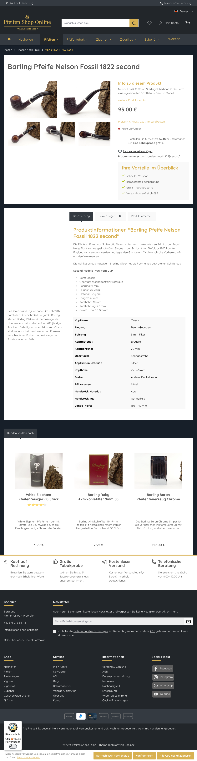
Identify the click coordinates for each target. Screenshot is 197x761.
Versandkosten (88, 728)
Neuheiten (10, 666)
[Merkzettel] (149, 23)
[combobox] (95, 23)
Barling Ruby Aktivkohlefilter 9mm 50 (98, 497)
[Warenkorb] (187, 23)
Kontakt (58, 700)
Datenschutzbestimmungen (90, 631)
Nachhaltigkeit (111, 686)
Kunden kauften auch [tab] (20, 433)
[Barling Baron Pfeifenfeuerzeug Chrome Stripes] (158, 470)
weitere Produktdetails (132, 100)
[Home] (9, 39)
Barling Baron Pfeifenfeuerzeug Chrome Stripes (158, 497)
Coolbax (129, 745)
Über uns (58, 695)
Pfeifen (8, 671)
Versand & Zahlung (114, 666)
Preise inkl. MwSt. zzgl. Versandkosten (141, 121)
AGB (152, 631)
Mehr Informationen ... (28, 757)
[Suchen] (134, 23)
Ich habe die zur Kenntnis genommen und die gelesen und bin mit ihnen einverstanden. (123, 633)
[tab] (81, 216)
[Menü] (19, 723)
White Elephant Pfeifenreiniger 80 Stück (38, 497)
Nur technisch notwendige (112, 755)
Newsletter (60, 671)
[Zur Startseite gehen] (27, 23)
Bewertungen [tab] (110, 216)
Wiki (55, 676)
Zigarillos (9, 686)
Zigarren (9, 681)
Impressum (109, 681)
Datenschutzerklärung (116, 676)
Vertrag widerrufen (64, 691)
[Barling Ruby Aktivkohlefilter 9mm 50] (98, 470)
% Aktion (9, 700)
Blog (56, 681)
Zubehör (9, 691)
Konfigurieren (144, 755)
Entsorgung (109, 691)
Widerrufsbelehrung (114, 695)
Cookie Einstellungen (115, 700)
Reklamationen (62, 686)
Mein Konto (60, 666)
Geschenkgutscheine (17, 695)
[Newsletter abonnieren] (188, 621)
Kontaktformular (35, 640)
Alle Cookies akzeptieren (175, 755)
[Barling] (184, 68)
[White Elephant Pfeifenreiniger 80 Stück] (39, 470)
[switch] (13, 746)
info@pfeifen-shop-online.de (21, 630)
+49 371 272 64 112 (15, 622)
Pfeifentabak (11, 676)
